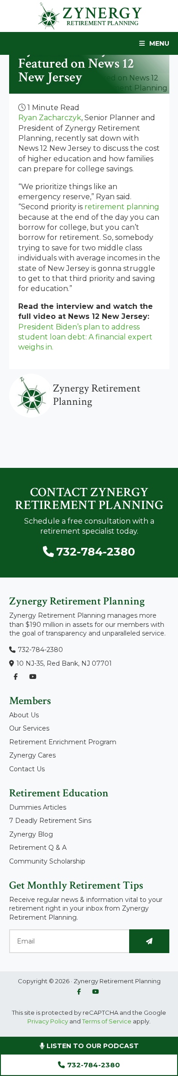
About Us (24, 715)
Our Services (29, 728)
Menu (159, 43)
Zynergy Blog (31, 834)
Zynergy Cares (32, 755)
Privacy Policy (47, 1021)
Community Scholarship (47, 861)
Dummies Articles (37, 807)
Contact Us (27, 769)
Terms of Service (106, 1021)
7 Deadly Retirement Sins (50, 820)
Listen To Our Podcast (92, 1046)
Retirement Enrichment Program (62, 742)
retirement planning (121, 206)
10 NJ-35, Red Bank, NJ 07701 (64, 663)
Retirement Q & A (38, 847)
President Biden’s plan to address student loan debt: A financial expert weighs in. (85, 337)
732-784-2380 (93, 1064)
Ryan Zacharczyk (49, 117)
